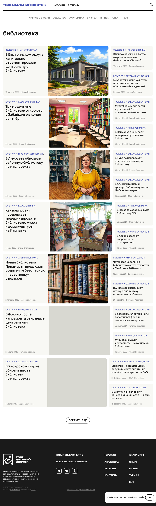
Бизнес (92, 18)
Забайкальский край (29, 102)
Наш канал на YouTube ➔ (71, 461)
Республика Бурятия (135, 387)
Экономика (76, 18)
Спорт (116, 18)
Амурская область (139, 232)
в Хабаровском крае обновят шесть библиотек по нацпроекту (22, 372)
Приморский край (137, 128)
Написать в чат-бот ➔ (69, 455)
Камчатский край (28, 50)
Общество (59, 18)
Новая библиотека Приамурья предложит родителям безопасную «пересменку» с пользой (25, 270)
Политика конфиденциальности (81, 489)
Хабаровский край (136, 50)
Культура (118, 76)
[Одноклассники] (74, 471)
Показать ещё (78, 420)
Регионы (73, 5)
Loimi (33, 489)
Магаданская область (137, 76)
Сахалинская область (137, 283)
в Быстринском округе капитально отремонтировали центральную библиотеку (24, 62)
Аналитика (112, 461)
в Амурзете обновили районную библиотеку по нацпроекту (24, 162)
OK (149, 497)
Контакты (111, 475)
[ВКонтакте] (66, 471)
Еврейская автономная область (35, 154)
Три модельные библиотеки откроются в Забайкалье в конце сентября (24, 112)
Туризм (104, 18)
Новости (59, 5)
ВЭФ (126, 18)
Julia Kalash (15, 489)
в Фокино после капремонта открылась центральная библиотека (25, 320)
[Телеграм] (59, 471)
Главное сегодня (39, 18)
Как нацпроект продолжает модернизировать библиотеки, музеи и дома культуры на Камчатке (21, 220)
